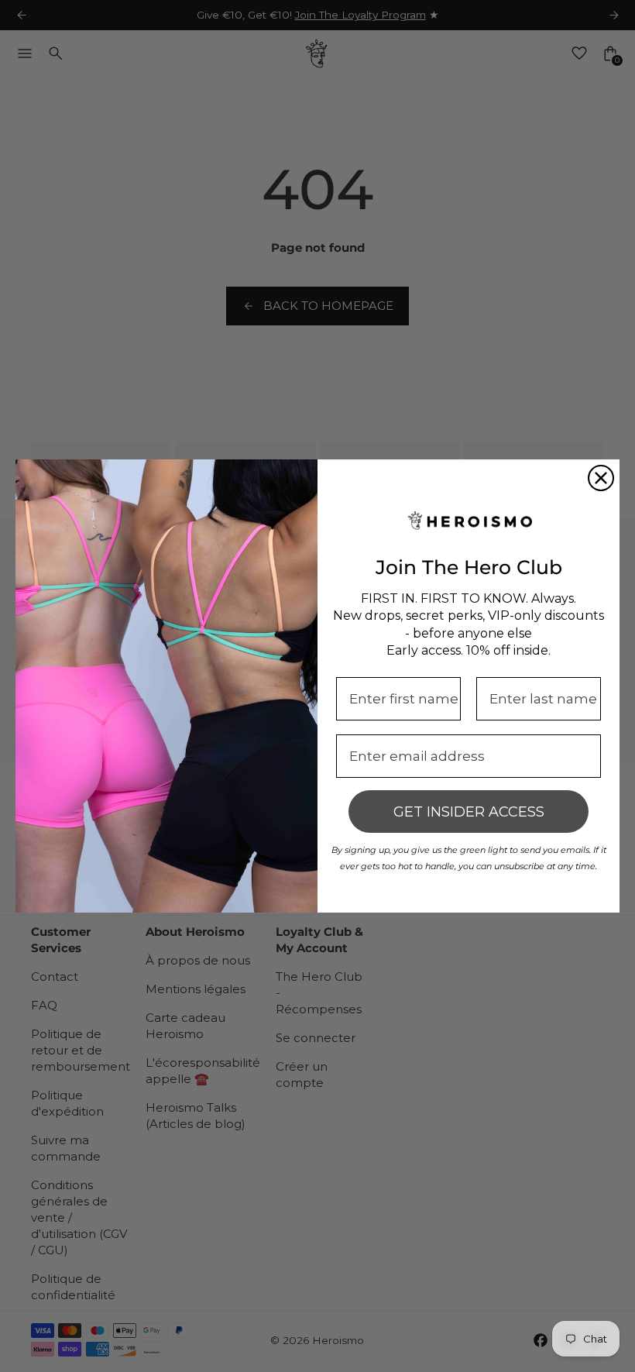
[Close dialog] (601, 478)
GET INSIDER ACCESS (468, 811)
